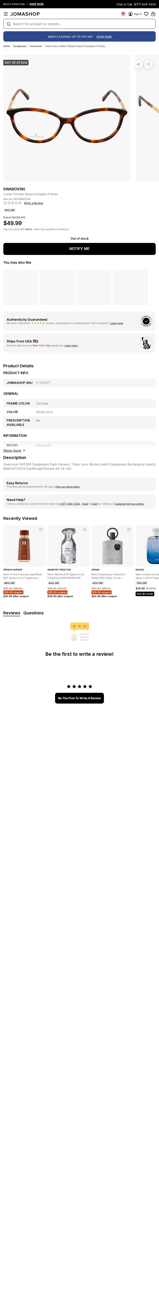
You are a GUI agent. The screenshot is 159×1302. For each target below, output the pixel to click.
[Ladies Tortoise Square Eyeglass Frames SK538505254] (148, 64)
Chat (94, 503)
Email (85, 503)
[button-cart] (153, 13)
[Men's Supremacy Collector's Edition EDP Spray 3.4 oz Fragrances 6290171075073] (129, 530)
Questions (33, 612)
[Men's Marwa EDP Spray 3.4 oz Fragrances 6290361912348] (85, 530)
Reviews (11, 612)
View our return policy (67, 486)
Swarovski (36, 46)
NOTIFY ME (79, 248)
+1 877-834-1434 (70, 503)
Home (6, 46)
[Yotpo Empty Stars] (12, 203)
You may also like (17, 262)
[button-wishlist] (146, 13)
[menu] (5, 13)
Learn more (116, 323)
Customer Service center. (129, 503)
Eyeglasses (19, 46)
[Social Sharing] (138, 64)
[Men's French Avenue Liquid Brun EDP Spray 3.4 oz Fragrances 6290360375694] (40, 530)
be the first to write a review (79, 698)
